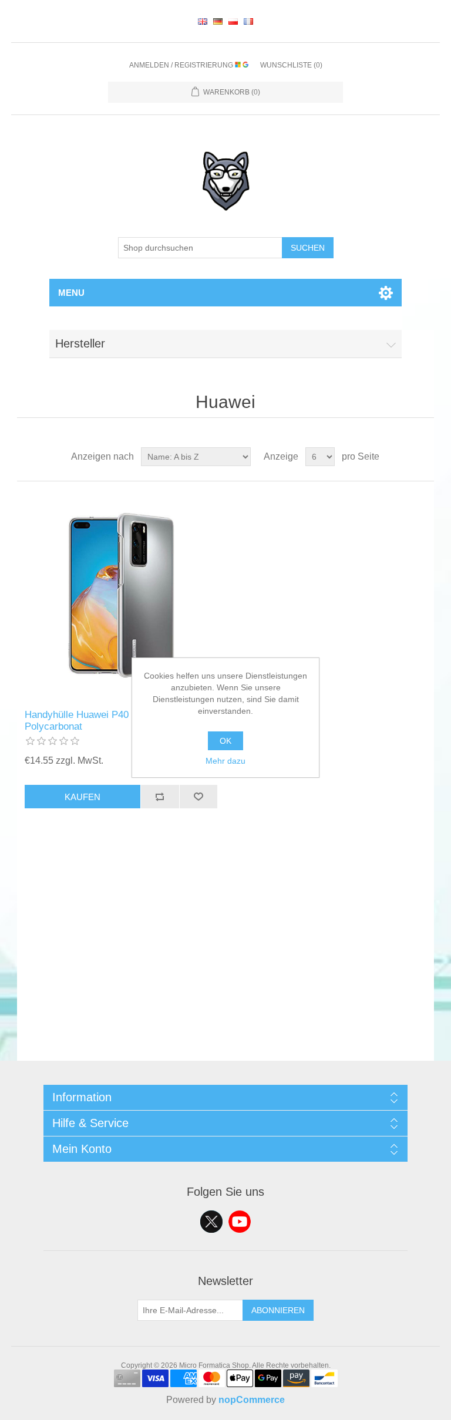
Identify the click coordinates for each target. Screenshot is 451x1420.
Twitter (211, 1221)
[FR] (248, 21)
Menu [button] (71, 293)
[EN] (203, 21)
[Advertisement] (225, 978)
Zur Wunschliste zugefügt (198, 796)
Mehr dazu (225, 760)
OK (225, 741)
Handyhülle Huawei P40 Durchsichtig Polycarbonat (106, 720)
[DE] (218, 21)
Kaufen (82, 797)
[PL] (233, 21)
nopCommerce (251, 1400)
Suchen (308, 247)
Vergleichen (159, 796)
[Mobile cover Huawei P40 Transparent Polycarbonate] (121, 595)
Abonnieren (278, 1310)
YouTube (239, 1221)
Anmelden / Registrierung (182, 65)
